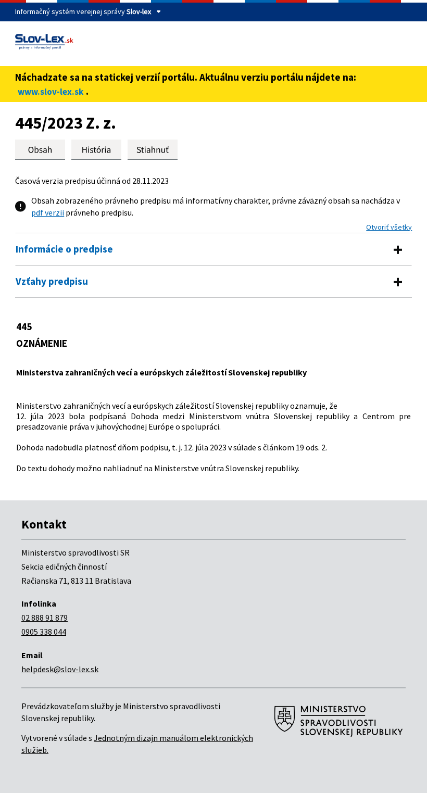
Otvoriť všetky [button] (389, 227)
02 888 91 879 (44, 617)
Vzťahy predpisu (52, 281)
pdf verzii (47, 212)
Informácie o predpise (64, 249)
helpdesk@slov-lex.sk (59, 669)
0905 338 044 (43, 631)
